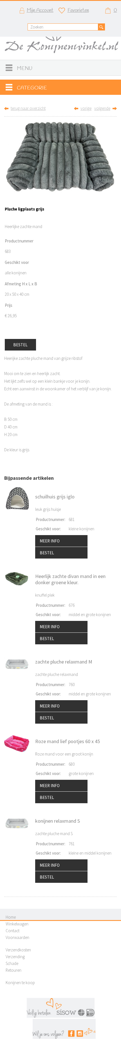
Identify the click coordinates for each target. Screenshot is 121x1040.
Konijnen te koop (20, 982)
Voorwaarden (17, 937)
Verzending (15, 956)
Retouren (13, 970)
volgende (102, 108)
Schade (12, 963)
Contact (12, 930)
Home (11, 917)
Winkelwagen (17, 924)
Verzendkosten (18, 950)
